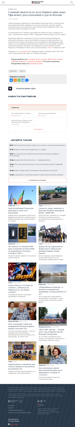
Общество (12, 9)
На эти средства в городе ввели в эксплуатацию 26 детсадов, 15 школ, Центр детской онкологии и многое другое (52, 294)
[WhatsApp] (19, 80)
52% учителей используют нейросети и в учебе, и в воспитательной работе (37, 145)
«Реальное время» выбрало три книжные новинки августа (22, 252)
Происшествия (13, 321)
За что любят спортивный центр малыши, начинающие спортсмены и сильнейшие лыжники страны (51, 334)
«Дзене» (40, 63)
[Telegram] (23, 80)
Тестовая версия (13, 421)
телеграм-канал (33, 59)
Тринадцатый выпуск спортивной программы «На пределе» (20, 290)
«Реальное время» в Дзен (26, 88)
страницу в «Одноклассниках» (30, 61)
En (42, 405)
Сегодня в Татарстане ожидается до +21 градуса (28, 149)
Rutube (32, 63)
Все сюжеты (38, 129)
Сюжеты (15, 107)
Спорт (10, 282)
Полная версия (13, 419)
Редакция (11, 405)
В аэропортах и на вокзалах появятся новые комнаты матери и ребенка (36, 175)
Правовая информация (15, 410)
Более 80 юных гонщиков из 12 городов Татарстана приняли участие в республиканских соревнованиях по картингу (52, 214)
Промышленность (45, 327)
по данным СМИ (24, 51)
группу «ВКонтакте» (49, 59)
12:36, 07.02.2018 (13, 19)
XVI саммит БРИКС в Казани (21, 114)
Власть (22, 71)
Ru (39, 405)
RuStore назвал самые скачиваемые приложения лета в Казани (34, 170)
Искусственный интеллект (47, 114)
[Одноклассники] (15, 80)
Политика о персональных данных (19, 412)
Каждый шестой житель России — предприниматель (30, 160)
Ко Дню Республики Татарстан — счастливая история (50, 373)
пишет (49, 47)
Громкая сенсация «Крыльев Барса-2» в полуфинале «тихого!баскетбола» (21, 368)
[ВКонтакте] (11, 80)
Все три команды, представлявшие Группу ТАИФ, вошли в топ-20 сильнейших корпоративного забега (51, 252)
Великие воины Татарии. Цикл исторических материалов (21, 122)
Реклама (11, 408)
